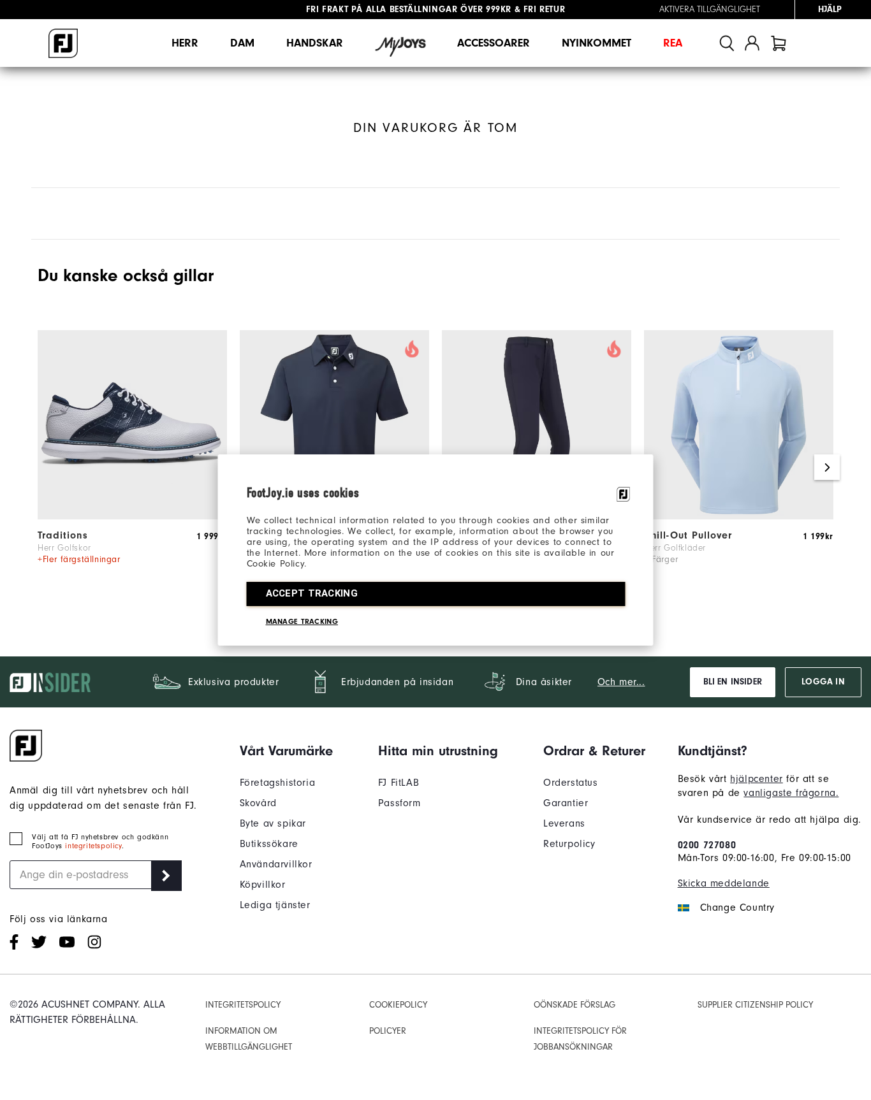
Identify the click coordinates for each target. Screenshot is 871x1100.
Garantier (565, 803)
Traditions (63, 535)
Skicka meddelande (724, 883)
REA (672, 43)
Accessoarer (493, 43)
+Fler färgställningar (79, 559)
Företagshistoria (278, 782)
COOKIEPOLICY (398, 1004)
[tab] (778, 43)
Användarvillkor (276, 864)
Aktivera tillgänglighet (709, 9)
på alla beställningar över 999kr (408, 9)
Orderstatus (570, 782)
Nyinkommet (596, 43)
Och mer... (621, 682)
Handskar (314, 43)
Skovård (258, 803)
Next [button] (827, 467)
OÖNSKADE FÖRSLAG (574, 1004)
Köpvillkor (263, 884)
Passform (399, 803)
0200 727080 (707, 845)
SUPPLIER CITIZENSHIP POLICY (755, 1004)
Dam (242, 43)
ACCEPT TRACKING (312, 593)
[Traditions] (132, 516)
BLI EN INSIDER (732, 682)
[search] (727, 43)
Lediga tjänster (275, 905)
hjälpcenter (756, 779)
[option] (132, 467)
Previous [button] (44, 467)
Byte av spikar (273, 823)
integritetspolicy (93, 845)
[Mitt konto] (752, 43)
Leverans (564, 823)
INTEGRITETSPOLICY (243, 1004)
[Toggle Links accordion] (286, 751)
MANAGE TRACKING (302, 621)
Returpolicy (569, 844)
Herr (185, 43)
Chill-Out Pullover (688, 535)
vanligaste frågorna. (790, 793)
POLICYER (387, 1030)
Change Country (737, 907)
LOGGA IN (822, 682)
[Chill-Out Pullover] (738, 516)
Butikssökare (269, 844)
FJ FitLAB (398, 782)
